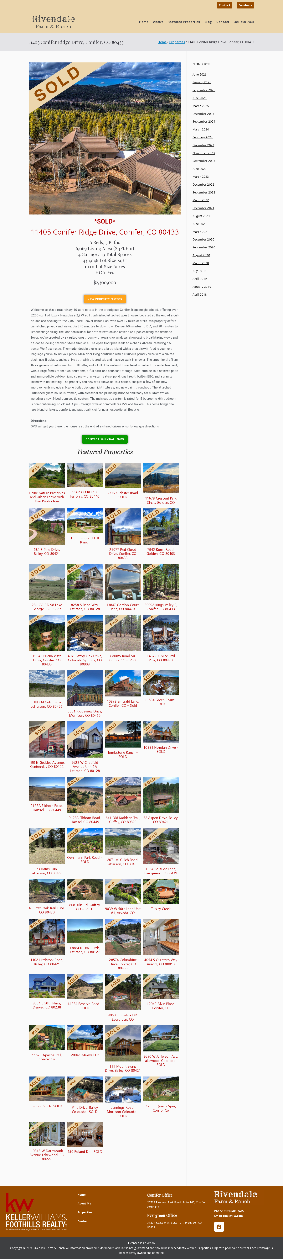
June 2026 (200, 74)
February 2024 (203, 137)
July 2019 (199, 271)
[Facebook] (219, 1227)
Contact (224, 5)
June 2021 (200, 224)
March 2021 (201, 232)
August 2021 (201, 216)
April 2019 (200, 279)
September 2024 (204, 121)
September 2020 (204, 247)
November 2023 (204, 153)
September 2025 (204, 90)
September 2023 (204, 161)
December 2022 (203, 184)
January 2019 (202, 286)
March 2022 (201, 200)
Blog (208, 21)
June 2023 (200, 169)
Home (144, 21)
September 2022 (204, 192)
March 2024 (201, 129)
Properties (85, 1212)
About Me (84, 1203)
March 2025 (201, 106)
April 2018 (200, 294)
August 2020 (201, 255)
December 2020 (203, 239)
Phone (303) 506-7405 (229, 1211)
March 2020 (201, 263)
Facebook (245, 5)
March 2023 (201, 176)
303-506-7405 (244, 21)
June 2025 (200, 98)
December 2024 (203, 114)
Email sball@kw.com (228, 1216)
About (158, 21)
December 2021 (203, 208)
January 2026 (202, 82)
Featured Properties (183, 21)
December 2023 (203, 145)
